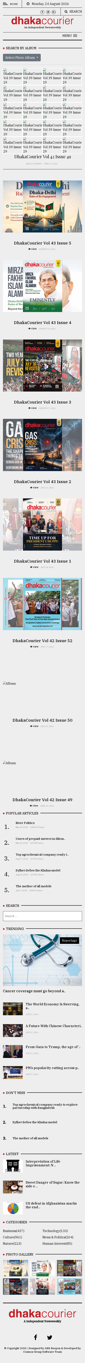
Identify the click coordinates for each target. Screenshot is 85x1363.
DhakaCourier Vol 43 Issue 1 (42, 561)
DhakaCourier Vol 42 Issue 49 (42, 799)
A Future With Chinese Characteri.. (54, 1026)
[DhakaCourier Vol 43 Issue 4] (42, 1274)
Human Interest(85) (57, 1243)
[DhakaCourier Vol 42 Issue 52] (69, 1292)
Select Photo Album (21, 58)
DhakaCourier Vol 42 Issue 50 (42, 720)
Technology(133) (55, 1231)
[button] (69, 35)
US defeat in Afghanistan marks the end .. (51, 1205)
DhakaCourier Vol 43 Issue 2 (42, 481)
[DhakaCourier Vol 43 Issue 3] (69, 1274)
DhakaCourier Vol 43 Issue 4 (42, 322)
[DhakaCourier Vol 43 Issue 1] (42, 1292)
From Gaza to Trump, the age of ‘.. (53, 1047)
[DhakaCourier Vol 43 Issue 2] (15, 1292)
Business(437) (13, 1231)
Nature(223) (12, 1243)
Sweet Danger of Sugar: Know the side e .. (53, 1184)
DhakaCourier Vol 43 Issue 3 (42, 402)
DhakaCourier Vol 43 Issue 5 (42, 243)
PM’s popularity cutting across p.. (52, 1068)
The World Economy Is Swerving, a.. (52, 1006)
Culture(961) (12, 1237)
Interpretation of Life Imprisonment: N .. (43, 1163)
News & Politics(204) (57, 1237)
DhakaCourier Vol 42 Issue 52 (42, 640)
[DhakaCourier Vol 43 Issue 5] (15, 1274)
